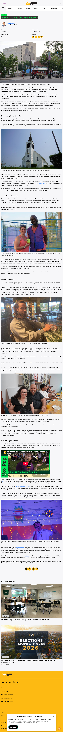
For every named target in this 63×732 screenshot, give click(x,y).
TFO (2, 709)
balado (27, 556)
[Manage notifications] (59, 728)
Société (28, 8)
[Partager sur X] (36, 37)
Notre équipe (4, 691)
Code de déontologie (6, 698)
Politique (19, 8)
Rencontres (54, 8)
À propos (3, 688)
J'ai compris (13, 727)
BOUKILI (3, 716)
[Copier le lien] (41, 37)
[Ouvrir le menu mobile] (2, 8)
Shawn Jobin (31, 362)
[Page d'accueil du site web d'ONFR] (31, 3)
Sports (44, 8)
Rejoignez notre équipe (7, 701)
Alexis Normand (41, 183)
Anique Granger (20, 547)
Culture (36, 8)
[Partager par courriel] (39, 37)
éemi (3, 481)
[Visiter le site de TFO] (3, 3)
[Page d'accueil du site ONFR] (31, 674)
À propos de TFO (5, 725)
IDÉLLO (3, 712)
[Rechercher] (60, 3)
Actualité (10, 8)
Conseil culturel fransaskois (22, 486)
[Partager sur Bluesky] (33, 37)
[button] (54, 716)
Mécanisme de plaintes (7, 694)
